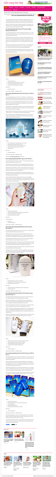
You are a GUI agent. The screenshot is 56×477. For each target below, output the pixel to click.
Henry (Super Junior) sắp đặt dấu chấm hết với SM (45, 82)
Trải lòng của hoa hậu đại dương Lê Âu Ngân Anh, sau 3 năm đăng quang (44, 73)
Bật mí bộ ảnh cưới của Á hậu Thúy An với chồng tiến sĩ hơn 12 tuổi (45, 77)
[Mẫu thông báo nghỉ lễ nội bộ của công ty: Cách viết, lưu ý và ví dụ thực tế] (45, 53)
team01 (8, 15)
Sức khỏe (5, 467)
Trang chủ (5, 12)
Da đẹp (6, 7)
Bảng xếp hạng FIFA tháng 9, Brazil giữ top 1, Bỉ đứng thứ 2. (44, 63)
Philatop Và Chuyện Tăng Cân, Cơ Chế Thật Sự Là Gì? (19, 440)
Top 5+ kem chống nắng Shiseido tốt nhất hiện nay (22, 15)
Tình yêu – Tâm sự (8, 9)
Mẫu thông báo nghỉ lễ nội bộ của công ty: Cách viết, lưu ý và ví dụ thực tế (45, 59)
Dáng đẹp (11, 7)
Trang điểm (22, 7)
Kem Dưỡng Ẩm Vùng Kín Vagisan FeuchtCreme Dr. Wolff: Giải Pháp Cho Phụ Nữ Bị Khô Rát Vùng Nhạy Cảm (29, 445)
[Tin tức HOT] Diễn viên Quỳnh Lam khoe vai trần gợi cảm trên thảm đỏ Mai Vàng (45, 68)
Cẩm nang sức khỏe (41, 7)
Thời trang (28, 7)
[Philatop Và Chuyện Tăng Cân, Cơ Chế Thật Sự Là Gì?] (19, 435)
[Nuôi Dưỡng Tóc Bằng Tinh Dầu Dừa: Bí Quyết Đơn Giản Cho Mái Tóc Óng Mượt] (37, 458)
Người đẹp (15, 9)
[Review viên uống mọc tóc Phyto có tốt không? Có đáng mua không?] (27, 458)
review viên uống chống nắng (14, 156)
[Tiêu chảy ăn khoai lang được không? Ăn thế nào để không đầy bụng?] (8, 458)
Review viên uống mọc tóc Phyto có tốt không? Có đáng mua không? (27, 463)
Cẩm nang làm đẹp (13, 2)
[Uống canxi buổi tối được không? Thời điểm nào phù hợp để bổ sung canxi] (17, 458)
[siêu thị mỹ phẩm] (46, 30)
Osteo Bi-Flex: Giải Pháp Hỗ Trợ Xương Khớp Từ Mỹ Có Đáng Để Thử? (8, 440)
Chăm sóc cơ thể (16, 468)
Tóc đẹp (16, 7)
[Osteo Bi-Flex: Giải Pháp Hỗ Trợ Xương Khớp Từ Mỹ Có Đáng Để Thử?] (9, 435)
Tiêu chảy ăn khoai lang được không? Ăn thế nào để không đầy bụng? (8, 463)
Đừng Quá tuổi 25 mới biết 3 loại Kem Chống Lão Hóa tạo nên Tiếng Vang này (47, 136)
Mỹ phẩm (34, 7)
